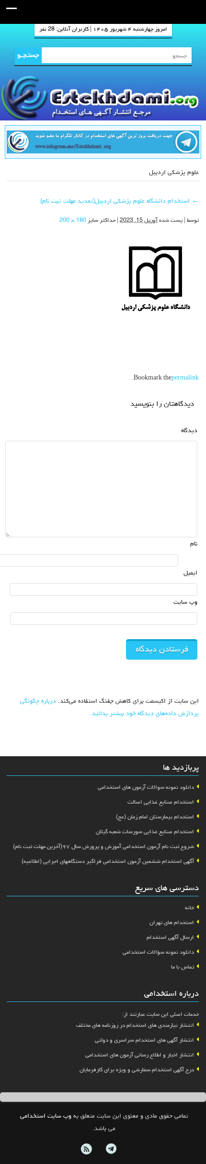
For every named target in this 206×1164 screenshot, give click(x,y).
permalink (185, 378)
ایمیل (190, 573)
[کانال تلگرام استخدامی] (103, 143)
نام (193, 544)
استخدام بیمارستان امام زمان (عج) (155, 817)
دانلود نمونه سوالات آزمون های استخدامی (146, 787)
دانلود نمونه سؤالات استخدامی (158, 952)
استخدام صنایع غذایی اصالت (160, 802)
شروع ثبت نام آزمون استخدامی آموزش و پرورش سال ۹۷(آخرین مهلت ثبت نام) (103, 847)
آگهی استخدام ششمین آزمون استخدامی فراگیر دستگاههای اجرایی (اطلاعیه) (108, 862)
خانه (189, 908)
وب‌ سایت (185, 602)
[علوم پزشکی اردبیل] (156, 276)
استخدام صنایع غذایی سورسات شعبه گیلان (145, 832)
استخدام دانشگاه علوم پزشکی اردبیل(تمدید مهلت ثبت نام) (119, 201)
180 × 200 (72, 221)
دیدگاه (189, 431)
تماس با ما (182, 967)
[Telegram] (110, 1149)
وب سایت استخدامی (45, 1116)
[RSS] (86, 1149)
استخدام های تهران (171, 923)
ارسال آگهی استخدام (170, 938)
